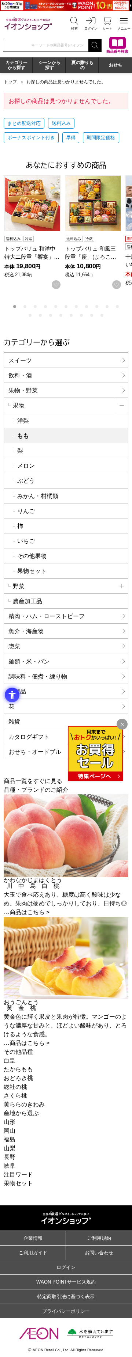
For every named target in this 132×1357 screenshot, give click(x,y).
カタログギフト (29, 737)
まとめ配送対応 (24, 123)
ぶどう (26, 481)
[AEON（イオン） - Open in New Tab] (38, 1333)
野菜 (19, 586)
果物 (19, 405)
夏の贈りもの (83, 65)
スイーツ (20, 360)
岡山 (9, 1131)
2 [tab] (24, 306)
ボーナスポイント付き (31, 137)
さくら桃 (15, 1095)
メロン (26, 466)
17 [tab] (81, 315)
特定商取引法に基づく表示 (66, 1296)
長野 (9, 1157)
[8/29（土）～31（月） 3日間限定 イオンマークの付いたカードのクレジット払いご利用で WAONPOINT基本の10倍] (66, 5)
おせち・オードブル (34, 752)
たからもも (18, 1069)
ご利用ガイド (33, 1252)
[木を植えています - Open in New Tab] (90, 1333)
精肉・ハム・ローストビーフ (46, 616)
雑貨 (14, 721)
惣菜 (14, 646)
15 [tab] (60, 315)
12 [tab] (30, 315)
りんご (26, 511)
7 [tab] (76, 306)
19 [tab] (101, 315)
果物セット (32, 571)
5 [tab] (55, 306)
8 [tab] (86, 306)
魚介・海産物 (26, 631)
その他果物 (32, 556)
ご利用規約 (99, 1238)
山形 (9, 1122)
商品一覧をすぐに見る (33, 781)
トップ (10, 81)
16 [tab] (71, 315)
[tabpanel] (34, 232)
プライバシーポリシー (66, 1311)
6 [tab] (66, 306)
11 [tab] (117, 306)
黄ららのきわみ (24, 1104)
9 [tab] (96, 306)
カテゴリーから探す (16, 65)
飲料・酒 (20, 375)
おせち (115, 65)
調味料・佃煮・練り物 (37, 676)
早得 (71, 137)
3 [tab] (35, 306)
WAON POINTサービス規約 (66, 1282)
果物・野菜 (23, 390)
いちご (26, 541)
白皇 (9, 1060)
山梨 (9, 1148)
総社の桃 (15, 1087)
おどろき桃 (18, 1078)
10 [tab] (107, 306)
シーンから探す (49, 65)
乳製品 (17, 691)
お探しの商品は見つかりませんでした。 (66, 81)
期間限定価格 (101, 137)
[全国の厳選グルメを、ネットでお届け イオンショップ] (28, 23)
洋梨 (23, 421)
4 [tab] (45, 306)
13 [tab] (40, 315)
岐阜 (9, 1166)
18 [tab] (91, 315)
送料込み (61, 123)
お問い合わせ (99, 1252)
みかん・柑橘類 (37, 496)
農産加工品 (27, 601)
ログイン (66, 1267)
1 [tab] (14, 306)
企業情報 (33, 1238)
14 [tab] (50, 315)
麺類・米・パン (29, 661)
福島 (9, 1139)
